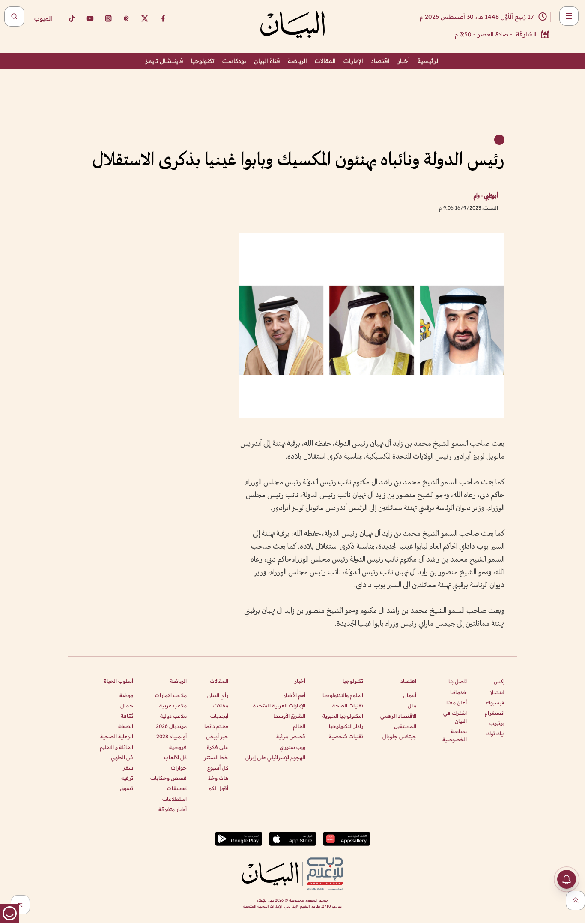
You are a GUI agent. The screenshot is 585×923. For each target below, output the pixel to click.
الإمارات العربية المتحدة (279, 705)
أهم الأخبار (294, 695)
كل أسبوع (217, 767)
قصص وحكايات (168, 778)
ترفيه (127, 778)
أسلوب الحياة (118, 681)
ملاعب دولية (173, 716)
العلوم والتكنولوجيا (342, 695)
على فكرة (217, 747)
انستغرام (494, 713)
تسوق (126, 788)
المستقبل (405, 726)
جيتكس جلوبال (399, 736)
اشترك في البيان (455, 717)
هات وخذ (218, 778)
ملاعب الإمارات (171, 695)
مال (412, 705)
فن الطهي (122, 757)
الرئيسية (429, 61)
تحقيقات (177, 788)
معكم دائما (216, 726)
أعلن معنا (456, 702)
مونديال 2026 (171, 726)
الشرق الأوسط (289, 716)
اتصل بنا (457, 681)
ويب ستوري (292, 747)
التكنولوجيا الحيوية (342, 716)
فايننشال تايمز (164, 61)
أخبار (403, 61)
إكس (499, 681)
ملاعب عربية (173, 705)
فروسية (178, 747)
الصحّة (125, 726)
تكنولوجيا (203, 61)
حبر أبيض (217, 736)
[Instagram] (108, 18)
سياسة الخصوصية (454, 735)
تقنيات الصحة (347, 705)
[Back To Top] (575, 900)
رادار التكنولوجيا (346, 726)
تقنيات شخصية (346, 736)
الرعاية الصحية (116, 736)
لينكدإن (496, 692)
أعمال (409, 695)
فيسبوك (495, 702)
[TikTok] (71, 18)
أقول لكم (218, 788)
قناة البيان (267, 61)
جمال (126, 705)
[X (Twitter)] (145, 18)
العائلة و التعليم (116, 747)
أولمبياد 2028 (171, 736)
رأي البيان (217, 695)
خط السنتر (216, 757)
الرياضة (297, 61)
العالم (299, 726)
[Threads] (126, 18)
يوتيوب (496, 723)
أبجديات (219, 716)
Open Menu (569, 16)
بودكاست (234, 61)
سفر (128, 767)
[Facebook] (163, 18)
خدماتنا (458, 692)
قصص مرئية (290, 736)
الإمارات (353, 61)
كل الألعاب (175, 757)
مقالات (220, 705)
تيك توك (495, 733)
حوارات (179, 767)
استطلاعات (174, 799)
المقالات (325, 61)
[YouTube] (90, 18)
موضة (126, 695)
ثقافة (127, 716)
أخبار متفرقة (172, 809)
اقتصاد (380, 61)
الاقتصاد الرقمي (398, 716)
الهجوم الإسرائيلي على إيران (275, 757)
